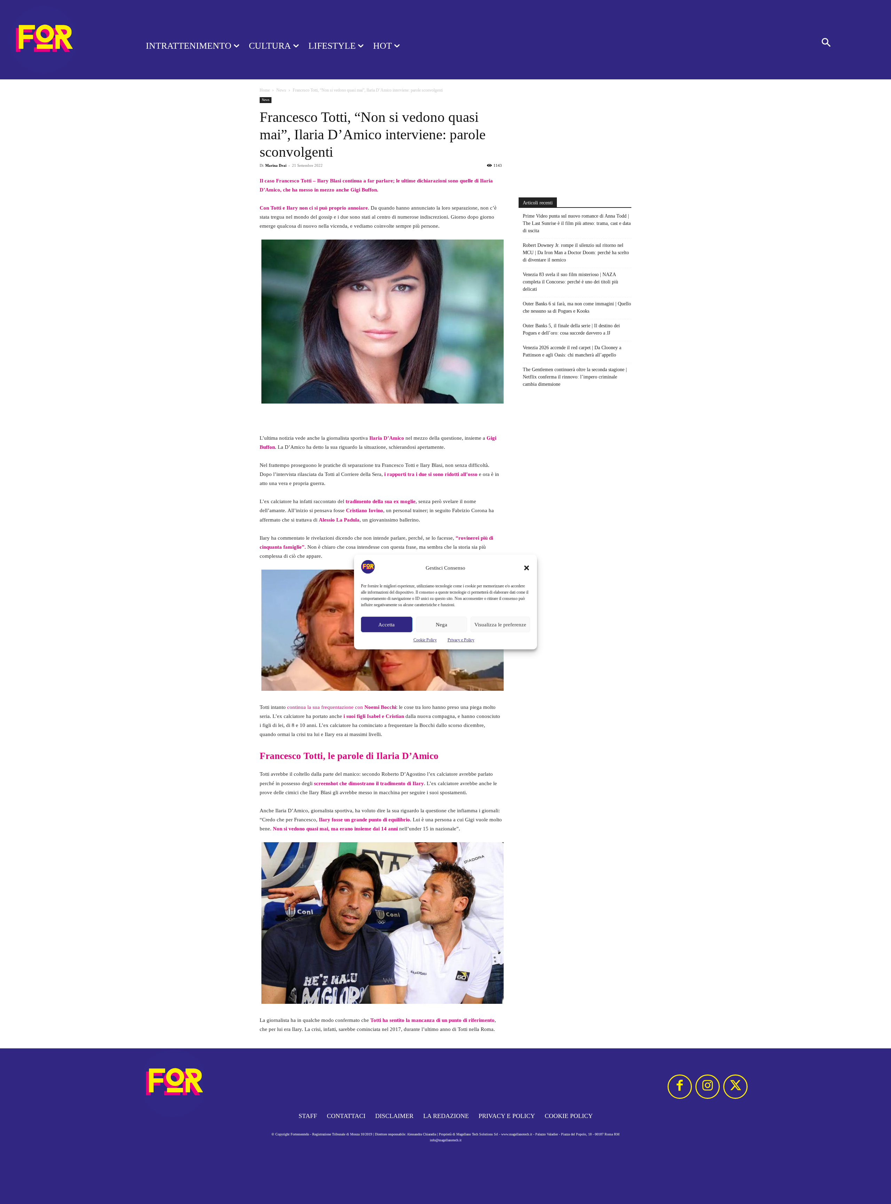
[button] (526, 567)
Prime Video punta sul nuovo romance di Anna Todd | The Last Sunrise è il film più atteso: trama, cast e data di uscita (577, 223)
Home (265, 90)
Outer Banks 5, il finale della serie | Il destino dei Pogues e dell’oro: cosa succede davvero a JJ (571, 329)
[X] (735, 1086)
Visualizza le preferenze (500, 624)
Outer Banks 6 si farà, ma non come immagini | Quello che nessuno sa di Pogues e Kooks (577, 307)
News (281, 90)
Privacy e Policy (461, 640)
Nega (441, 624)
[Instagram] (707, 1086)
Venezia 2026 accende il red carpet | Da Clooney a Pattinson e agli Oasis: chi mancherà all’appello (572, 351)
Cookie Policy (425, 640)
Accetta (386, 624)
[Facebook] (680, 1086)
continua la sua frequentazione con (341, 707)
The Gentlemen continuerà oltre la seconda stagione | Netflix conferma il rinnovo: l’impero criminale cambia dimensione (575, 377)
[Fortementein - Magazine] (63, 40)
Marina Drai (275, 165)
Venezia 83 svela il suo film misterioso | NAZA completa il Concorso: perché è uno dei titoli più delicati (570, 282)
